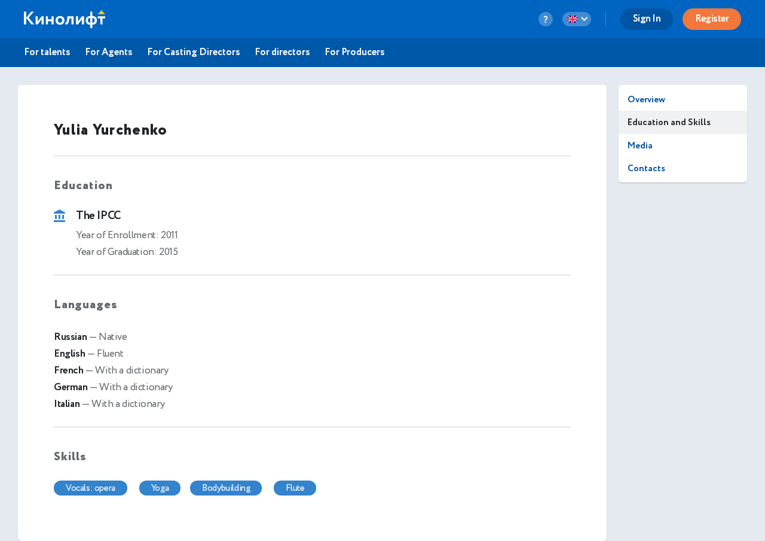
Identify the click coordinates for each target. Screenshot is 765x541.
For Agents (109, 52)
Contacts (646, 168)
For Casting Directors (193, 52)
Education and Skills (669, 122)
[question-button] (545, 19)
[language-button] (576, 19)
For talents (47, 52)
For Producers (355, 52)
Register (712, 19)
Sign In (647, 19)
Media (640, 145)
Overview (646, 99)
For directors (282, 52)
